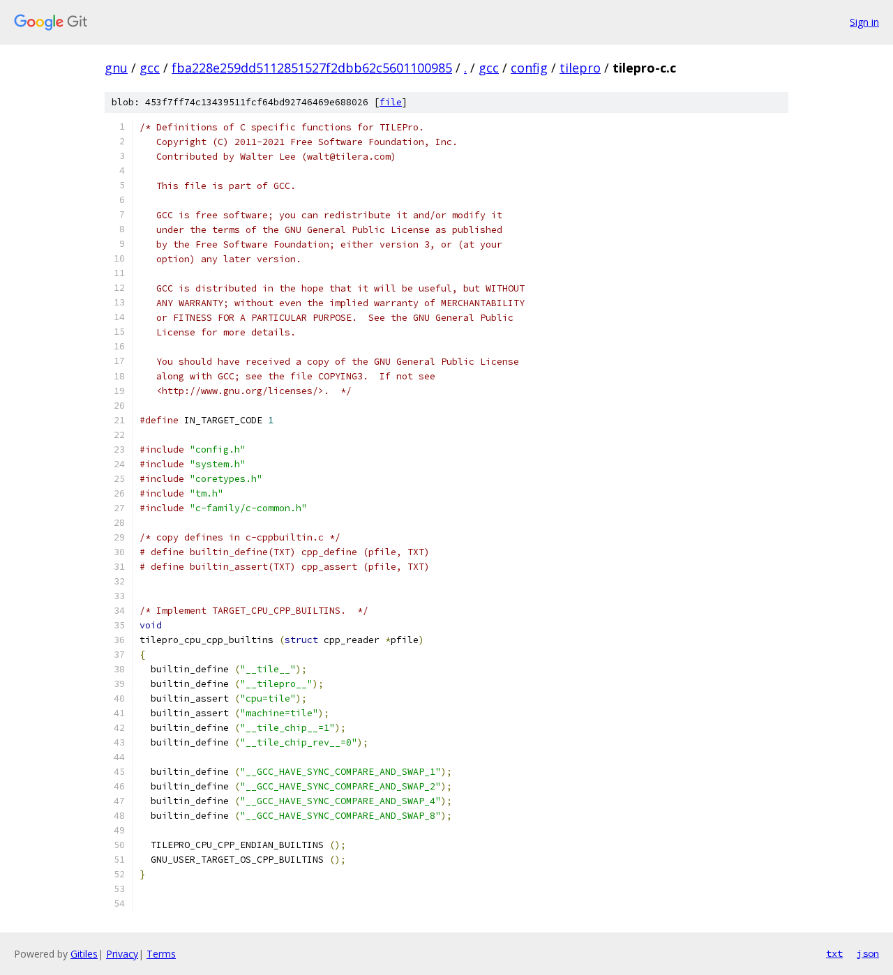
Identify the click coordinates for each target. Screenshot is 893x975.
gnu (116, 67)
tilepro (580, 67)
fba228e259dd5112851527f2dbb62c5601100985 (312, 67)
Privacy (122, 953)
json (868, 953)
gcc (150, 67)
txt (834, 953)
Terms (161, 953)
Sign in (864, 22)
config (529, 67)
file (391, 102)
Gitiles (84, 953)
